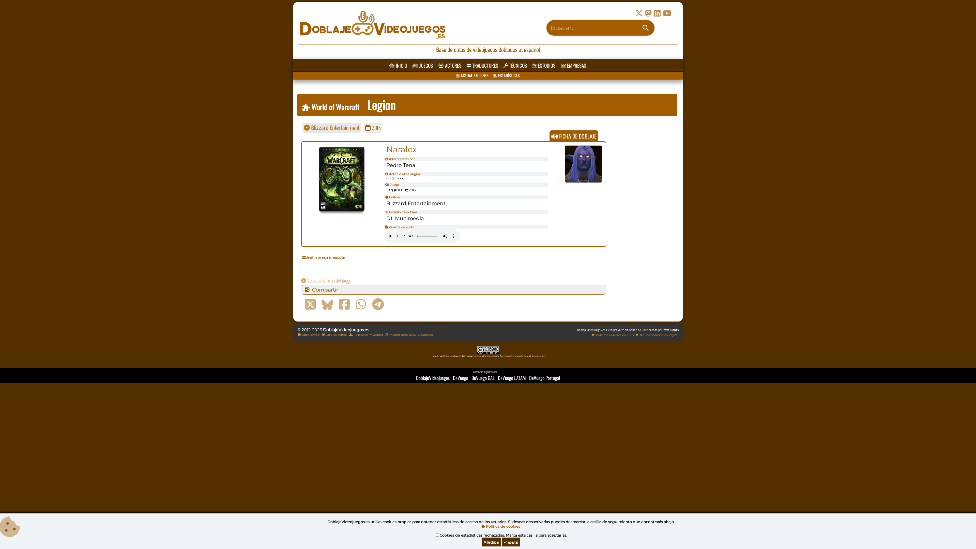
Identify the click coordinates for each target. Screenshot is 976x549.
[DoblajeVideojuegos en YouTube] (667, 13)
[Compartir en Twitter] (310, 304)
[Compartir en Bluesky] (327, 304)
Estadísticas (508, 75)
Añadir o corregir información (325, 257)
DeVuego (460, 378)
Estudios (546, 65)
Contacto (427, 335)
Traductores (484, 65)
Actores (452, 65)
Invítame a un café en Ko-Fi (614, 335)
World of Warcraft (334, 106)
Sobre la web (310, 335)
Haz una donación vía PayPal (658, 335)
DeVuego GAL (483, 378)
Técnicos (517, 65)
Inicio (401, 65)
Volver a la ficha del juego (328, 281)
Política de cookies (502, 526)
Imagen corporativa (402, 335)
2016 (376, 127)
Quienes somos (336, 335)
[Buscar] (645, 28)
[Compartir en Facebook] (344, 304)
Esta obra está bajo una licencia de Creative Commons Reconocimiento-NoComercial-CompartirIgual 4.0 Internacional (488, 356)
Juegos (425, 65)
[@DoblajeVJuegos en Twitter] (639, 13)
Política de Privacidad (368, 335)
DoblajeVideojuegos (433, 378)
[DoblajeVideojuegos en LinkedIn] (657, 13)
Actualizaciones (474, 75)
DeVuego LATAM (512, 378)
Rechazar (492, 542)
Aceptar (512, 542)
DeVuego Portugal (544, 378)
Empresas (576, 65)
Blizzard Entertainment (334, 127)
